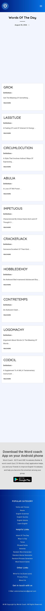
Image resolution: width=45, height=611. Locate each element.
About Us (22, 580)
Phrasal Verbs (22, 545)
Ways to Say (22, 539)
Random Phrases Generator (22, 558)
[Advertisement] (22, 58)
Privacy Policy (22, 577)
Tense (22, 542)
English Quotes (22, 517)
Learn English (22, 523)
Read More (7, 103)
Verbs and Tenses (22, 507)
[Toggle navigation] (40, 6)
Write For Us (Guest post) (22, 574)
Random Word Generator (22, 552)
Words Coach (21, 604)
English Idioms (22, 520)
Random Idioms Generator (22, 555)
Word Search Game (22, 562)
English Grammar (22, 514)
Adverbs (22, 548)
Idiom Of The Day (22, 535)
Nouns (22, 510)
